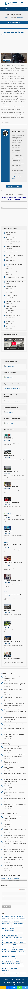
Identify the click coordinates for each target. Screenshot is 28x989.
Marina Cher (6, 923)
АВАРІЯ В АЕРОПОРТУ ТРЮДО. (13, 241)
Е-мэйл (4, 891)
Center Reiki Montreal (8, 916)
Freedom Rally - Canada (8, 918)
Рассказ (16, 961)
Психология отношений (9, 958)
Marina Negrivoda (18, 923)
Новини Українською (17, 951)
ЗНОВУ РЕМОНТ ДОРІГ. (11, 232)
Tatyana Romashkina (8, 930)
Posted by (17, 17)
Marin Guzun (6, 925)
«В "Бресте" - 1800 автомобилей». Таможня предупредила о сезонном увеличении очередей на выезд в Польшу (15, 843)
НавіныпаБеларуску (8, 947)
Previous (10, 186)
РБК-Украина (9, 744)
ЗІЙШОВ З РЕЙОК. (10, 291)
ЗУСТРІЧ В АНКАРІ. (10, 260)
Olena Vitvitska (17, 925)
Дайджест (18, 937)
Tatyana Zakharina (8, 932)
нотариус (5, 970)
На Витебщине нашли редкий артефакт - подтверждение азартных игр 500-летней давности (13, 859)
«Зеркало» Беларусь (11, 813)
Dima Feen (20, 916)
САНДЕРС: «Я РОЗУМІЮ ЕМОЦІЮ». (13, 301)
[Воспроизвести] (5, 348)
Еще (23, 979)
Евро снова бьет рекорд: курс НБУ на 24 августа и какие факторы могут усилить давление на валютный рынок (15, 748)
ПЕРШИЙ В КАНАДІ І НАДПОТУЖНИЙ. (14, 255)
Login (26, 9)
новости (14, 968)
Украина (13, 965)
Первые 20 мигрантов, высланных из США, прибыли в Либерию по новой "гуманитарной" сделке (14, 691)
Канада (22, 942)
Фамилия (4, 901)
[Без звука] (20, 348)
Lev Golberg (6, 921)
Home (9, 22)
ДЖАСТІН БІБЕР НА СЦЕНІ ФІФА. (13, 251)
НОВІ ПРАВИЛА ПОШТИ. (11, 306)
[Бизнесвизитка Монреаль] (14, 3)
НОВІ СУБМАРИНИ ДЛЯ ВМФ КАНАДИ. (14, 281)
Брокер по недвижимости (9, 935)
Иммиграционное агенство (9, 942)
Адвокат (19, 932)
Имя (3, 896)
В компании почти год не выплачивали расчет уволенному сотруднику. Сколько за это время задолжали (14, 867)
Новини (22, 949)
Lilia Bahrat (16, 921)
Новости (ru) (6, 60)
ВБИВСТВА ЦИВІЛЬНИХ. (11, 286)
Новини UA (17, 979)
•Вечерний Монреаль (7, 197)
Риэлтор (19, 963)
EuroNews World (10, 674)
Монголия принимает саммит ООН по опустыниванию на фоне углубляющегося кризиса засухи (15, 711)
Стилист (5, 965)
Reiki (4, 928)
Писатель (5, 956)
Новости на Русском (8, 954)
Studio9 (11, 928)
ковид (21, 965)
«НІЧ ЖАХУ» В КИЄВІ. (10, 326)
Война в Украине (7, 937)
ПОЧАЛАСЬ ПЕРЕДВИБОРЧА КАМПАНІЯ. (15, 277)
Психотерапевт (6, 961)
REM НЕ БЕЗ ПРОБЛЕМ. (11, 237)
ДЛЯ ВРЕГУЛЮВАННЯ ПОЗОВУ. (13, 246)
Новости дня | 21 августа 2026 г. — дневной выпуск (15, 723)
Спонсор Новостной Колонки (14, 32)
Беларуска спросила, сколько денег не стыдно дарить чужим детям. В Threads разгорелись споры (14, 851)
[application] (14, 344)
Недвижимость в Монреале (9, 949)
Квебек (4, 944)
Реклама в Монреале (8, 963)
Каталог (11, 979)
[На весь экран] (22, 348)
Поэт (13, 956)
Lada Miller (21, 918)
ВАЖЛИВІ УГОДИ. (10, 321)
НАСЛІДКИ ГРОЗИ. (10, 310)
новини (5, 968)
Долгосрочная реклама (8, 940)
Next (18, 186)
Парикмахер (21, 954)
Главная (6, 979)
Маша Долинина (14, 944)
